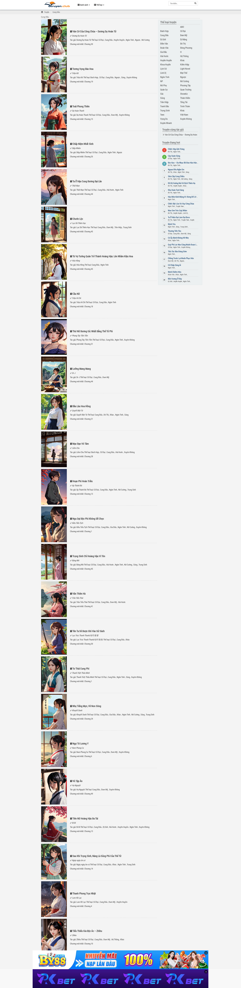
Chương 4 (88, 906)
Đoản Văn (164, 47)
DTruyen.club (57, 5)
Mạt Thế (183, 72)
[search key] (180, 3)
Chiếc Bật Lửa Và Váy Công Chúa (181, 203)
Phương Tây (185, 85)
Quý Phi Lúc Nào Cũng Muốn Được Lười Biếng (186, 244)
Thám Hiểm (185, 97)
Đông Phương (186, 47)
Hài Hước (110, 189)
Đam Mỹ (114, 114)
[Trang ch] (42, 12)
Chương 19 (88, 81)
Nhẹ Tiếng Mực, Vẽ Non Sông (87, 706)
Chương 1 (88, 531)
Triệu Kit (75, 73)
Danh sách (83, 4)
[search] (195, 3)
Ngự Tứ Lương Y (81, 743)
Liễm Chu (75, 448)
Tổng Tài (183, 102)
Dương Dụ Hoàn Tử (79, 35)
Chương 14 (88, 868)
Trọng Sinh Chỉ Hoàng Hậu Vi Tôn (89, 556)
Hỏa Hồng (76, 260)
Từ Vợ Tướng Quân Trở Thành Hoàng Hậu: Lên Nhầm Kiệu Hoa (103, 256)
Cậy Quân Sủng (174, 155)
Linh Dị (163, 72)
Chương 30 (88, 44)
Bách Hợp (94, 77)
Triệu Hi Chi (76, 298)
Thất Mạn (75, 185)
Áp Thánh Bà (77, 485)
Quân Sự (164, 89)
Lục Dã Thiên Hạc (79, 223)
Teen (162, 114)
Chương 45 (88, 231)
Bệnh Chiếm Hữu (174, 271)
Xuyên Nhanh (166, 122)
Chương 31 (88, 343)
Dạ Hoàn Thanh (78, 110)
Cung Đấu (109, 39)
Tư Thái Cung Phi (81, 668)
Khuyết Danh (77, 710)
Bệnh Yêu (171, 224)
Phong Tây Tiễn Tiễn (80, 335)
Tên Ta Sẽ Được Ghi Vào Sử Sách (89, 631)
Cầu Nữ (76, 293)
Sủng (123, 77)
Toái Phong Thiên (81, 106)
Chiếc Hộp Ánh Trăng (176, 149)
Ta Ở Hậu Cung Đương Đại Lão (87, 181)
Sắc (161, 93)
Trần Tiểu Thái (77, 597)
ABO (182, 26)
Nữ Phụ (163, 85)
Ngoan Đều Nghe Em (176, 169)
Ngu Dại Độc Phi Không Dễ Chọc (88, 518)
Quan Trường (185, 89)
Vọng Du (164, 118)
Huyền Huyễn (119, 39)
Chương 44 (88, 194)
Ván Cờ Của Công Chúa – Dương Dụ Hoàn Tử (94, 31)
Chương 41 (88, 606)
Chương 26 (88, 156)
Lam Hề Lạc (76, 897)
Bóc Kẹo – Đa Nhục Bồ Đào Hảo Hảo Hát (184, 162)
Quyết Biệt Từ (77, 410)
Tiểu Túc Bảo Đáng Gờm (177, 251)
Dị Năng (183, 39)
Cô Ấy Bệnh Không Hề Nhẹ (178, 237)
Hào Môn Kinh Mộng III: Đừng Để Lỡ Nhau (184, 196)
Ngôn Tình (130, 39)
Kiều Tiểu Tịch (77, 523)
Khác (112, 414)
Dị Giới (105, 827)
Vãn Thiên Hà (79, 593)
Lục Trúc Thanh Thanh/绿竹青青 (85, 635)
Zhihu (74, 935)
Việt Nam (184, 114)
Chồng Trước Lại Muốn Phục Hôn (181, 258)
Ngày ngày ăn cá (78, 860)
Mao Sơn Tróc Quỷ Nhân (177, 210)
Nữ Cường (146, 39)
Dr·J (73, 373)
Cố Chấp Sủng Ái (174, 265)
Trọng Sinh (127, 227)
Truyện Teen (180, 206)
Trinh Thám (185, 106)
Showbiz (184, 93)
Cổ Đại (101, 39)
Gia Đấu (113, 527)
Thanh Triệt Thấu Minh (81, 672)
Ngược (137, 39)
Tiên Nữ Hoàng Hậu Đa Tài (85, 818)
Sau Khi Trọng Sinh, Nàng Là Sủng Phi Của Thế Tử (97, 856)
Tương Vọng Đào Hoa (83, 69)
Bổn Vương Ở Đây (175, 278)
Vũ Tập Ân (77, 781)
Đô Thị (106, 414)
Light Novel (185, 68)
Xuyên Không (131, 77)
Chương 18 (88, 306)
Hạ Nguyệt (76, 785)
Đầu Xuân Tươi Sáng (176, 190)
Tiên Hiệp (118, 227)
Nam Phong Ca (78, 747)
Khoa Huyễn (165, 64)
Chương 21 (88, 418)
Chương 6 (88, 756)
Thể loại (99, 4)
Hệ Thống (115, 939)
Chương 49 (88, 793)
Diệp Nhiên (76, 148)
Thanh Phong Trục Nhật (84, 893)
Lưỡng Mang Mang (82, 368)
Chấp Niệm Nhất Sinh (83, 143)
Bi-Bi (74, 822)
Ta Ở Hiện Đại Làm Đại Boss (179, 217)
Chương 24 (88, 718)
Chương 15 (88, 119)
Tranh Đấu (164, 106)
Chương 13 (88, 493)
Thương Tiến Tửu (174, 230)
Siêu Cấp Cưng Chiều (176, 176)
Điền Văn (164, 43)
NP (161, 81)
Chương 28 (88, 456)
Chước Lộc (78, 218)
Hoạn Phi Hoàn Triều (83, 481)
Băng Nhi (75, 560)
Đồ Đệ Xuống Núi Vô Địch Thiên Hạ (181, 183)
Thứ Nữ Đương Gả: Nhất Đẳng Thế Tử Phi (93, 331)
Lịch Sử (163, 68)
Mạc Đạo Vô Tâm (81, 443)
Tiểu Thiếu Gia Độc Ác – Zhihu (87, 931)
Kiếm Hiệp (184, 64)
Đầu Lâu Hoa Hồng (82, 406)
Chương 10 (88, 943)
